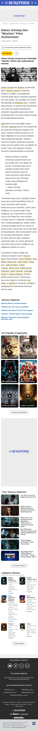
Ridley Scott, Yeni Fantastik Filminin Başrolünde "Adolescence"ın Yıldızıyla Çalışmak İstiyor (27, 522)
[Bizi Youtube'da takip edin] (10, 665)
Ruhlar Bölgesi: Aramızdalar (12, 579)
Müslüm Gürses (12, 91)
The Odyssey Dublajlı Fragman (10, 405)
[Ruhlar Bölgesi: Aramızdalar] (4, 581)
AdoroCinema (26, 692)
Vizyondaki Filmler (13, 23)
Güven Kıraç (14, 268)
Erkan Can (11, 262)
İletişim (19, 702)
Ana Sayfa (4, 23)
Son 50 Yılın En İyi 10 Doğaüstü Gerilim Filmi (28, 496)
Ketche (12, 283)
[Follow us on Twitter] (22, 665)
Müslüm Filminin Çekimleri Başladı (14, 303)
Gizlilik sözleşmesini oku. (19, 727)
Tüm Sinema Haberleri (19, 565)
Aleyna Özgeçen (16, 274)
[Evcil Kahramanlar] (22, 599)
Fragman (11, 593)
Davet (28, 624)
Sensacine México (16, 695)
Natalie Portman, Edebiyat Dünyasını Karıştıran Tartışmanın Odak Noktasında (28, 509)
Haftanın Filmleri (19, 643)
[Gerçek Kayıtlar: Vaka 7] (22, 581)
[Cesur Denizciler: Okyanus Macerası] (4, 599)
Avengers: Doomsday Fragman (28, 405)
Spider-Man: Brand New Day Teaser (10, 357)
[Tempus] (4, 627)
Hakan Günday (7, 87)
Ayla (12, 280)
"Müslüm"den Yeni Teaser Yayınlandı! (15, 307)
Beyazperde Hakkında (9, 702)
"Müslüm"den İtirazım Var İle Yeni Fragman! (17, 310)
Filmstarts (25, 690)
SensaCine (7, 692)
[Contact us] (27, 665)
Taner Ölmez (22, 262)
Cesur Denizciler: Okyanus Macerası (11, 598)
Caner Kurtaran (16, 271)
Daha (3, 124)
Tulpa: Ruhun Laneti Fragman (10, 381)
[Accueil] (17, 2)
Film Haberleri (23, 23)
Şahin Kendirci (12, 265)
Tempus (11, 624)
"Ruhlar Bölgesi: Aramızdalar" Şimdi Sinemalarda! (27, 542)
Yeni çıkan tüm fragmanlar (19, 412)
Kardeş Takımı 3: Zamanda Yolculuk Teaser (28, 381)
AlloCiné (7, 690)
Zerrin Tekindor (25, 259)
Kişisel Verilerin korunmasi (18, 704)
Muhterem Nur (21, 103)
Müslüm (21, 87)
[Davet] (22, 627)
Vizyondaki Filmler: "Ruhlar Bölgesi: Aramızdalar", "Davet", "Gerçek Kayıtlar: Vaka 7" (29, 554)
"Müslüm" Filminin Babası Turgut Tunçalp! (16, 314)
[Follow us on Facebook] (16, 665)
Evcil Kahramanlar (31, 596)
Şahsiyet (12, 127)
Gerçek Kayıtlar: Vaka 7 (32, 578)
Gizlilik (30, 704)
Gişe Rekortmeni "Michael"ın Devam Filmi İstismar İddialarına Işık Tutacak (29, 531)
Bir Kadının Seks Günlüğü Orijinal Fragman (28, 357)
